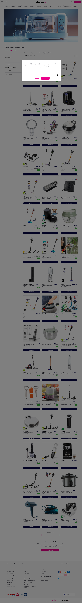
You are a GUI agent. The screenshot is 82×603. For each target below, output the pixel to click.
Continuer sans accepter (56, 61)
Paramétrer (37, 78)
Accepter (45, 78)
